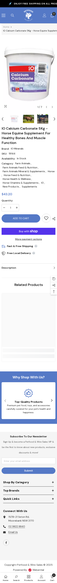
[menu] (3, 15)
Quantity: (7, 200)
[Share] (53, 219)
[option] (28, 74)
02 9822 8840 (16, 526)
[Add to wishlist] (46, 218)
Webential (38, 570)
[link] (28, 350)
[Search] (12, 15)
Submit (28, 470)
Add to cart (21, 218)
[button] (46, 107)
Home (6, 26)
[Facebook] (6, 543)
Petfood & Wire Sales (30, 564)
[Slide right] (51, 400)
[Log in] (44, 15)
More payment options (28, 239)
